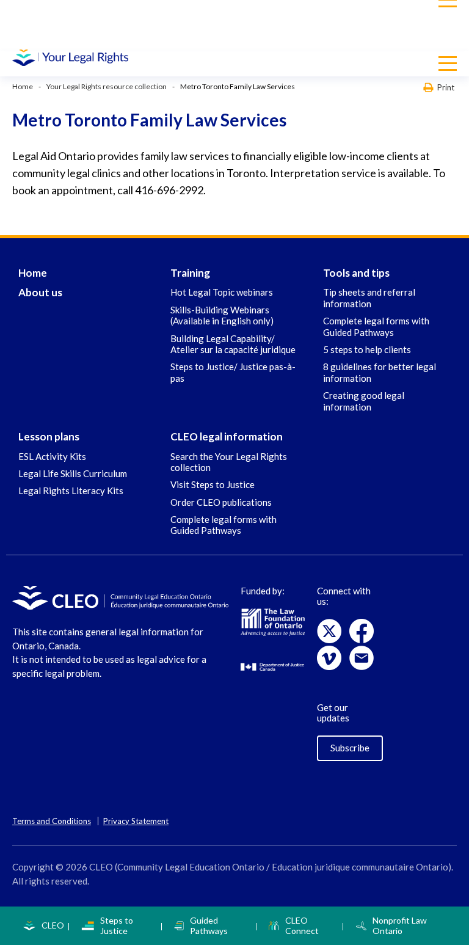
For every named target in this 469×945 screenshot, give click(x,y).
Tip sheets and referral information (369, 297)
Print (445, 87)
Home (22, 86)
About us (40, 292)
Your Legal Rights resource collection (106, 86)
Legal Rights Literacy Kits (70, 490)
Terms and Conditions (51, 821)
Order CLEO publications (221, 502)
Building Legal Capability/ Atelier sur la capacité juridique (233, 344)
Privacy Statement (136, 821)
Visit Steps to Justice (212, 484)
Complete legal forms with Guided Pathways (376, 326)
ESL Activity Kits (52, 456)
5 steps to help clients (367, 349)
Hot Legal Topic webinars (221, 291)
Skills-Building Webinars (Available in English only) (222, 315)
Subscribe (349, 747)
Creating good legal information (363, 401)
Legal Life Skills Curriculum (72, 473)
